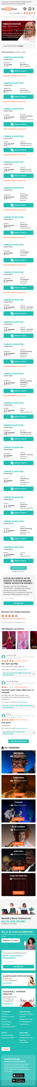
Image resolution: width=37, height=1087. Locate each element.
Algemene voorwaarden (24, 1041)
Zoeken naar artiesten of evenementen (14, 17)
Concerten (5, 1014)
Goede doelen (24, 1024)
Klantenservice (25, 1035)
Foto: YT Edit (32, 41)
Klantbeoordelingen (26, 1014)
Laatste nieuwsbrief (8, 1027)
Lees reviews (7, 983)
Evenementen (6, 1022)
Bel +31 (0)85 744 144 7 (13, 921)
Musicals (4, 1019)
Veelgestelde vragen (26, 1019)
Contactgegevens (25, 1022)
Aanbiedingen (6, 1024)
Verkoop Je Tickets (7, 1038)
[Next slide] (32, 640)
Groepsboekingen (7, 1035)
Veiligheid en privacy (26, 1038)
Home (4, 26)
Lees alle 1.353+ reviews (25, 30)
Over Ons (23, 1017)
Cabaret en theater (7, 1017)
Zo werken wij (8, 1004)
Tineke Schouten (12, 26)
